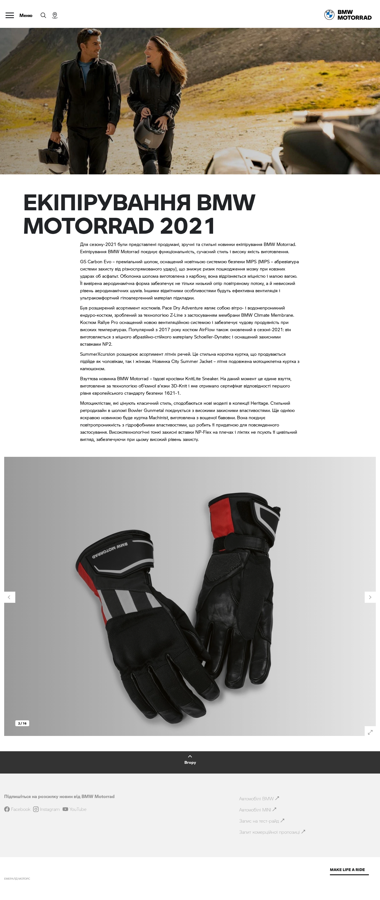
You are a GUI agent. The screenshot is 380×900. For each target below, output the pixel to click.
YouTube (78, 809)
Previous (9, 597)
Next (370, 597)
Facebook (20, 809)
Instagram (50, 809)
